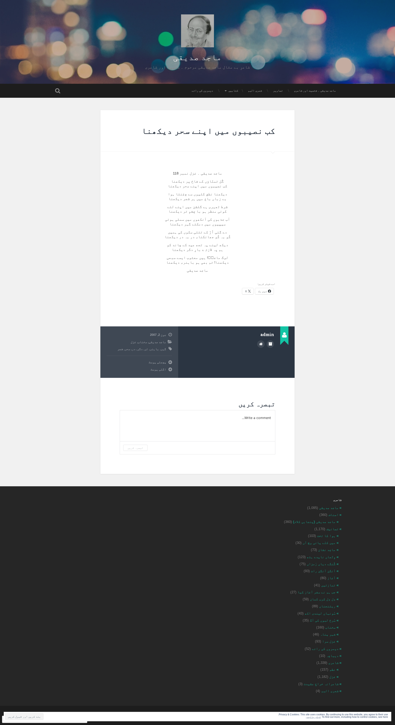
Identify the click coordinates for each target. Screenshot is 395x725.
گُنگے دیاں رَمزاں (321, 564)
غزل (133, 342)
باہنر (154, 349)
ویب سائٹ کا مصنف (261, 344)
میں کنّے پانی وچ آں (319, 543)
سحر (127, 349)
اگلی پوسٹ (158, 369)
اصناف (333, 515)
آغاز (331, 578)
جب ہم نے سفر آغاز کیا (316, 592)
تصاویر (278, 90)
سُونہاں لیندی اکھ (320, 613)
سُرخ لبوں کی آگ (323, 620)
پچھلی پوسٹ (157, 362)
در (134, 349)
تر (146, 349)
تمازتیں (328, 585)
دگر (140, 349)
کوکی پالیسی (313, 717)
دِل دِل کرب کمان (323, 599)
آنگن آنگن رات (323, 571)
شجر (120, 349)
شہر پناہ (328, 634)
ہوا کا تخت (326, 536)
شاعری (333, 663)
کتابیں (233, 90)
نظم (332, 669)
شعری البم (255, 90)
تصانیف (332, 529)
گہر (163, 349)
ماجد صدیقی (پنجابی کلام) (314, 522)
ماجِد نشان (327, 550)
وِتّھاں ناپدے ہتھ (321, 557)
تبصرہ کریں (135, 447)
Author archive (270, 344)
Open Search (57, 91)
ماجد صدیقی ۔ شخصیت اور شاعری (315, 90)
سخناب (142, 342)
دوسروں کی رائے (202, 90)
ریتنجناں (327, 606)
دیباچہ (332, 656)
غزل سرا (329, 641)
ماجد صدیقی (197, 56)
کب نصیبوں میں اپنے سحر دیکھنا (208, 130)
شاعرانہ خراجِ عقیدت (321, 684)
